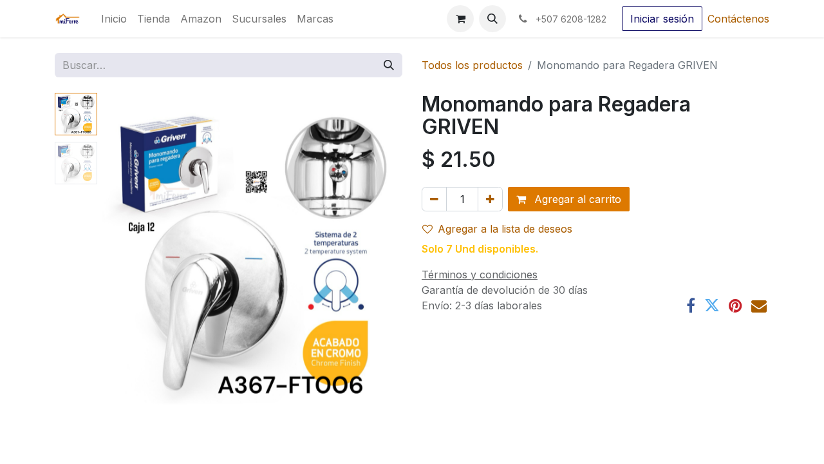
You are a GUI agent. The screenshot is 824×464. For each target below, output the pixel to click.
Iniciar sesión (662, 18)
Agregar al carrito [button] (576, 199)
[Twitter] (712, 305)
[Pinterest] (735, 305)
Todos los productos (472, 65)
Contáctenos (738, 18)
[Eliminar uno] (434, 199)
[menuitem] (114, 19)
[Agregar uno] (490, 199)
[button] (492, 18)
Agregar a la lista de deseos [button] (505, 228)
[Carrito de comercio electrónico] (460, 18)
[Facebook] (690, 305)
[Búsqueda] (388, 65)
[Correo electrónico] (759, 305)
